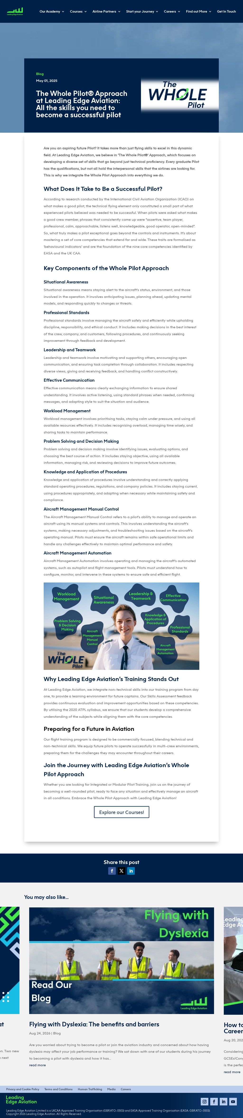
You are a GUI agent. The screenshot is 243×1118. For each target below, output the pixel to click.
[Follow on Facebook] (112, 871)
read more (37, 1065)
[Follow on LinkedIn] (131, 871)
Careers (170, 11)
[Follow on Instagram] (204, 1101)
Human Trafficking (90, 1089)
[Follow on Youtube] (233, 1101)
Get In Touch (226, 11)
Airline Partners (104, 11)
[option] (121, 990)
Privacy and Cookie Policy (22, 1089)
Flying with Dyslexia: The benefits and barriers (94, 1024)
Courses (76, 11)
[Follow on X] (121, 871)
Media (111, 1089)
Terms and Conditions (58, 1089)
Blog (40, 73)
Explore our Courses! (121, 812)
